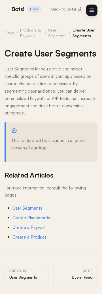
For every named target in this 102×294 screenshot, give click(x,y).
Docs (9, 32)
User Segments (27, 208)
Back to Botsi (63, 9)
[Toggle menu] (91, 10)
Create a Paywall (28, 227)
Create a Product (29, 237)
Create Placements (31, 217)
